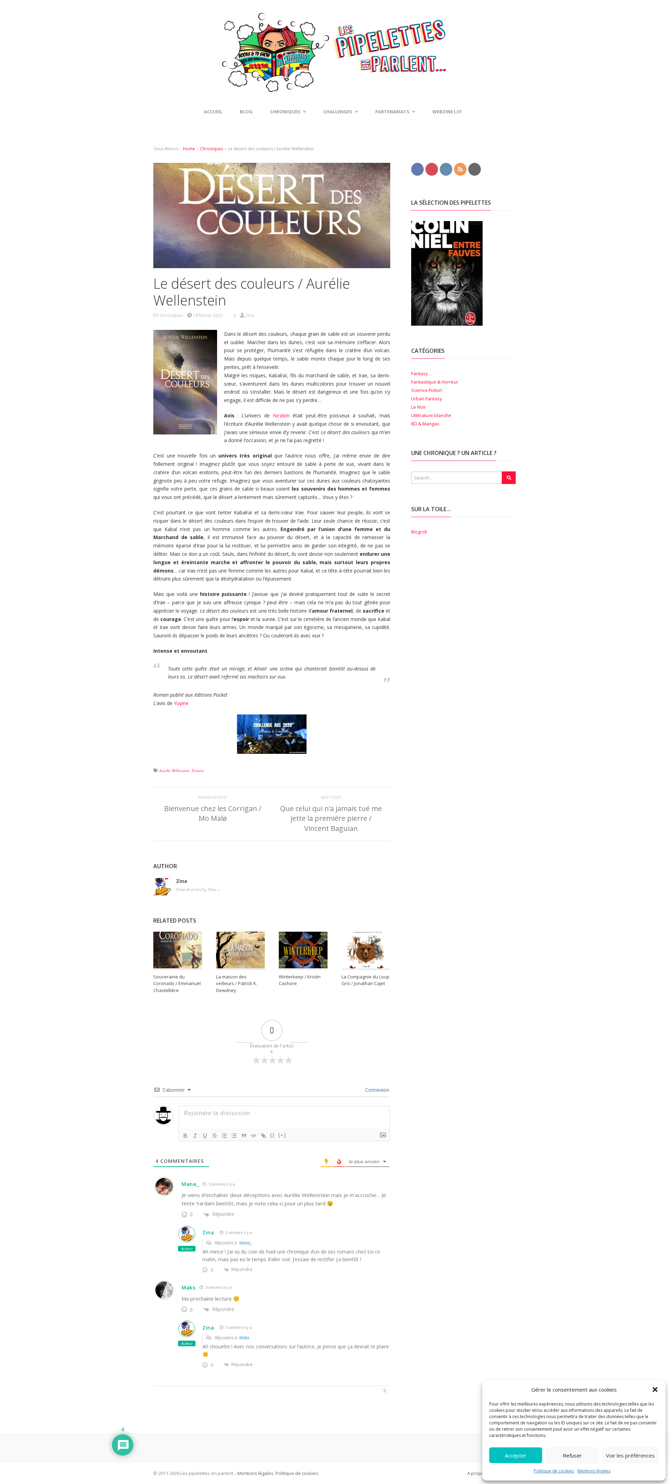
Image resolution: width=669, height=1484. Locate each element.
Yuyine (181, 703)
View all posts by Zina (198, 889)
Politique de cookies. (297, 1473)
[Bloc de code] (254, 1135)
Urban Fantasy (426, 398)
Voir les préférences (630, 1455)
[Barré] (215, 1135)
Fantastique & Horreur (434, 382)
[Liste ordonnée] (224, 1135)
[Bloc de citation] (244, 1135)
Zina (208, 1232)
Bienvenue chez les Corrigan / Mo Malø (212, 813)
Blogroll (419, 532)
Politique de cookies (554, 1471)
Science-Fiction (426, 390)
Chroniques (211, 149)
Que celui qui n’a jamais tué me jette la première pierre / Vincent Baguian (331, 818)
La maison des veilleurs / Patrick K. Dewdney (236, 983)
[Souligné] (205, 1135)
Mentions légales (593, 1471)
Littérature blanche (431, 415)
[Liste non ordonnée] (234, 1135)
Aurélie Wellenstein (174, 770)
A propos (476, 1473)
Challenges (337, 111)
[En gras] (185, 1135)
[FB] (417, 169)
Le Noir (418, 407)
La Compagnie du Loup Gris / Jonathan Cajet (365, 980)
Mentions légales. (256, 1473)
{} (272, 1135)
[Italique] (195, 1135)
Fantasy (198, 770)
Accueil (213, 111)
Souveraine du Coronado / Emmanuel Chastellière (177, 983)
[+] (282, 1135)
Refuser (572, 1455)
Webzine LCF (447, 111)
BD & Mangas (425, 424)
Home (189, 149)
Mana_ (190, 1183)
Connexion (376, 1089)
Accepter (515, 1455)
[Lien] (263, 1135)
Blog (246, 111)
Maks (189, 1287)
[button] (655, 1389)
